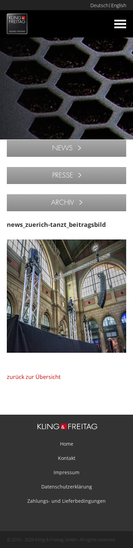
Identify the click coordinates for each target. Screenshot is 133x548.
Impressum (66, 472)
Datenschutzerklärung (66, 486)
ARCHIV (62, 202)
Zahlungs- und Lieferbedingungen (66, 501)
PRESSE (62, 175)
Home (66, 444)
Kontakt (66, 458)
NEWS (62, 148)
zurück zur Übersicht (34, 377)
